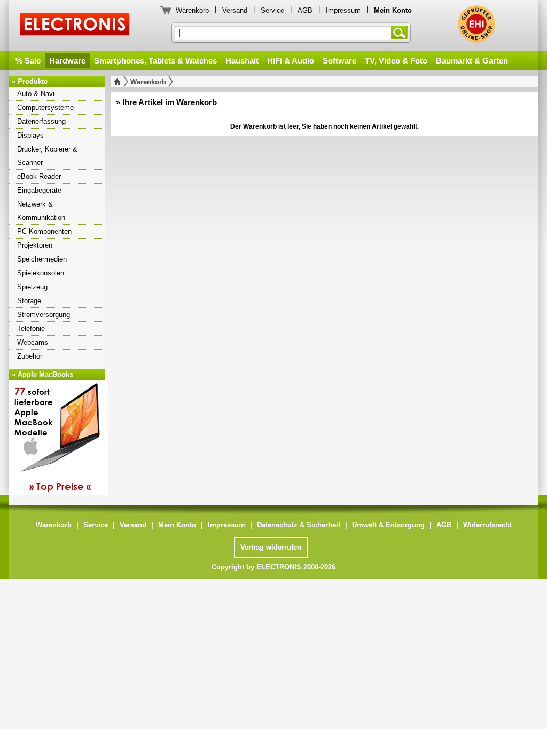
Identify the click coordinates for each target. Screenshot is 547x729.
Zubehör (29, 356)
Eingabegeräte (39, 190)
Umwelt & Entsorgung (388, 525)
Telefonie (31, 328)
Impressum (343, 10)
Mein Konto (177, 525)
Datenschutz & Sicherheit (298, 525)
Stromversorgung (43, 315)
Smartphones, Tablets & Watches (155, 60)
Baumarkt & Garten (472, 60)
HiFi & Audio (290, 60)
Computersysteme (45, 108)
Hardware (67, 60)
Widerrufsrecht (487, 525)
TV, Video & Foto (396, 60)
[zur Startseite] (119, 82)
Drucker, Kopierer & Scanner (47, 156)
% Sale (28, 60)
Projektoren (34, 245)
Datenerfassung (41, 121)
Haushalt (242, 60)
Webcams (32, 342)
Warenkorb (192, 10)
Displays (30, 135)
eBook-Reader (39, 176)
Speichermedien (42, 259)
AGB (305, 10)
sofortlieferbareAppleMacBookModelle (52, 438)
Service (272, 10)
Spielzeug (32, 287)
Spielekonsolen (40, 273)
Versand (234, 10)
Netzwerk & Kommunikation (41, 210)
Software (339, 60)
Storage (29, 301)
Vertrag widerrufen (270, 547)
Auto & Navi (35, 94)
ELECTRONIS (75, 25)
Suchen (401, 32)
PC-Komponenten (44, 231)
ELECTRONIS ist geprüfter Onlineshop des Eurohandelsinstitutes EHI (476, 24)
